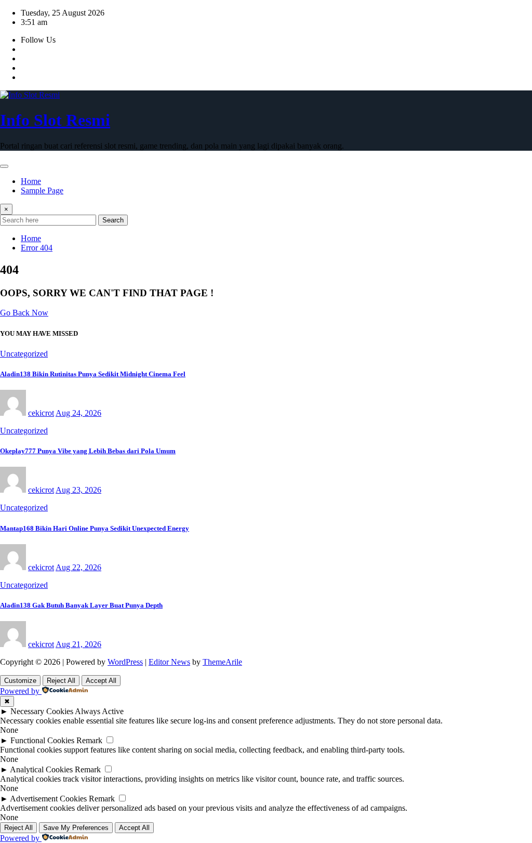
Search (113, 220)
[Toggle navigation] (4, 166)
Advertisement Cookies (48, 798)
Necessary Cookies (41, 711)
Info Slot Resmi (55, 120)
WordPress (125, 661)
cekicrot (41, 413)
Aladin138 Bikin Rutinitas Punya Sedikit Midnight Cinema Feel (92, 374)
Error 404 (36, 247)
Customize (20, 680)
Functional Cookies (42, 740)
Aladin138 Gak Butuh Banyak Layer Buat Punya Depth (81, 605)
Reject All (61, 680)
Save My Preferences (76, 828)
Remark (89, 740)
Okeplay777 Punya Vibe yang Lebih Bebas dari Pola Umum (88, 451)
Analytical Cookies (41, 769)
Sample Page (42, 190)
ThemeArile (222, 661)
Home (31, 181)
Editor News (169, 661)
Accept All (101, 680)
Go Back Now (24, 312)
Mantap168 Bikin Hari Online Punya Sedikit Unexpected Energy (94, 528)
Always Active (99, 711)
